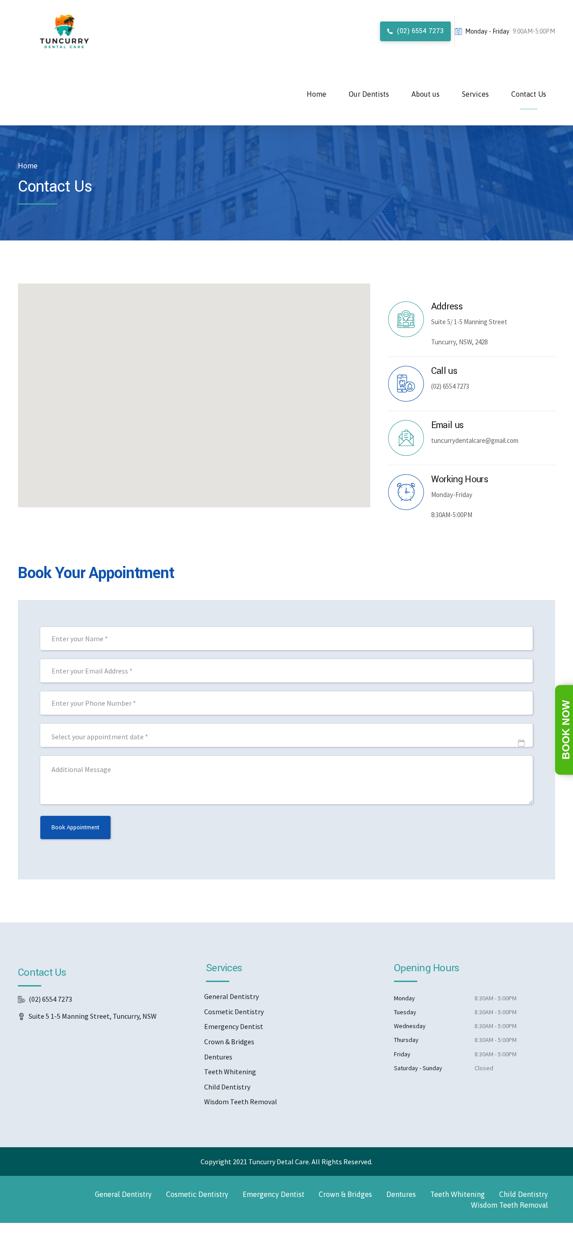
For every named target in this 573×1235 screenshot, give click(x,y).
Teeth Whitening (230, 1071)
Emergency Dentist (233, 1026)
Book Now (566, 729)
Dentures (218, 1056)
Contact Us (528, 94)
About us (425, 94)
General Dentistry (231, 996)
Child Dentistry (227, 1086)
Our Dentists (369, 94)
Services (475, 94)
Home (316, 94)
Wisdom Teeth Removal (240, 1101)
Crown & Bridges (229, 1041)
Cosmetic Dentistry (234, 1011)
